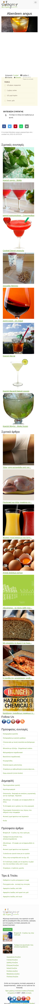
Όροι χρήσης (9, 991)
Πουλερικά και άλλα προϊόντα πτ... (17, 502)
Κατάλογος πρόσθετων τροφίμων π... (18, 713)
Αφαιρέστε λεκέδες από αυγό (12, 896)
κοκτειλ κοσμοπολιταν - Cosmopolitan (18, 215)
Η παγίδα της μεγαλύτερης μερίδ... (17, 678)
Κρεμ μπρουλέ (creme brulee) (13, 773)
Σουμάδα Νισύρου (10, 286)
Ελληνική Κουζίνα (13, 965)
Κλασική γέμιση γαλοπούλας (12, 765)
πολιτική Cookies (21, 991)
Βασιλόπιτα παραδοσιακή (11, 756)
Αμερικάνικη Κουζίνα (14, 957)
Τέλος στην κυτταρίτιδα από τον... (17, 467)
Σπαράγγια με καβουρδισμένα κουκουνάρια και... (19, 769)
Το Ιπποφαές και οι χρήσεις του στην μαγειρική (18, 806)
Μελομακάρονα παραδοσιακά (13, 752)
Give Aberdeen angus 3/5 (27, 77)
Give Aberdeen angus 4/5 (28, 77)
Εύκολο (18, 77)
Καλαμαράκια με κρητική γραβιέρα (14, 738)
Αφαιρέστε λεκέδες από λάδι (12, 888)
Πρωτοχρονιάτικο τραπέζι (11, 785)
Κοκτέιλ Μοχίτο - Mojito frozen (15, 426)
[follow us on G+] (18, 721)
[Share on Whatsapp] (21, 126)
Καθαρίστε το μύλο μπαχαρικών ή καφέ (16, 880)
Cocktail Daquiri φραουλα (13, 251)
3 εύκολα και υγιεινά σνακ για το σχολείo (16, 853)
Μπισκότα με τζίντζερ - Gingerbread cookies (17, 748)
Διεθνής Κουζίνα (12, 962)
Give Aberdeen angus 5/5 (30, 77)
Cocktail (15, 75)
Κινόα (5, 820)
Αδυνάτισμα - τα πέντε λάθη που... (17, 608)
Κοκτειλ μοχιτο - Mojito (12, 180)
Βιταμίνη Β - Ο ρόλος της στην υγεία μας (16, 833)
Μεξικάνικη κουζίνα (13, 974)
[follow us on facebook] (4, 721)
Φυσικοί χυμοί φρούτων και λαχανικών (16, 816)
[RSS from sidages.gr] (22, 721)
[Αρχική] (9, 4)
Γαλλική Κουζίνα (12, 960)
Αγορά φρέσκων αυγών (13, 573)
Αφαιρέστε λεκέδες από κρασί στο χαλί (15, 892)
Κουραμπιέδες (8, 761)
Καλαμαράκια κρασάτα (10, 734)
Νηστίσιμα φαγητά (9, 789)
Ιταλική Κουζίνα (12, 968)
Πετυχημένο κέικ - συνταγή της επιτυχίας (16, 884)
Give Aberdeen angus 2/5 (25, 77)
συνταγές (28, 993)
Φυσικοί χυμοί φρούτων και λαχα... (17, 537)
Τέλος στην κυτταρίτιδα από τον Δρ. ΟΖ (16, 857)
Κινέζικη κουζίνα (12, 971)
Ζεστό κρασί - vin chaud (13, 321)
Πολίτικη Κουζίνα (12, 976)
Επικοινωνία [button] (7, 929)
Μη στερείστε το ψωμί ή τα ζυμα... (17, 643)
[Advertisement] (19, 53)
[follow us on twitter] (8, 721)
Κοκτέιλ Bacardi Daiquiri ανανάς (16, 391)
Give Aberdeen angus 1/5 (23, 77)
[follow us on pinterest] (13, 721)
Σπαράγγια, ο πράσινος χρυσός (13, 868)
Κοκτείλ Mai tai (9, 356)
